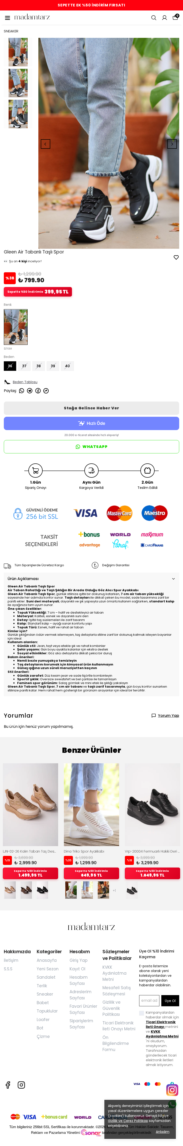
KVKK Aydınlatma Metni (114, 973)
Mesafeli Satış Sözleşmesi (116, 991)
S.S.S (8, 969)
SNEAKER (11, 31)
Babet (43, 1003)
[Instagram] (21, 1085)
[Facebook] (8, 1085)
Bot (40, 1028)
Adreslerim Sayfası (81, 995)
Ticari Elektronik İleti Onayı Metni (118, 1026)
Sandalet (46, 977)
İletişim (11, 960)
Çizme (43, 1036)
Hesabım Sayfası (79, 980)
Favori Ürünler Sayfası (83, 1009)
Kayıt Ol (77, 969)
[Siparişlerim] (165, 18)
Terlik (42, 986)
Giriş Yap (78, 960)
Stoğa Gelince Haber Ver (91, 408)
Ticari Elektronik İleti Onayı (161, 1024)
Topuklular (47, 1011)
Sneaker (45, 994)
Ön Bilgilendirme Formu (115, 1043)
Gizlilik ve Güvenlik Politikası (111, 1008)
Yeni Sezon (48, 969)
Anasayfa (47, 960)
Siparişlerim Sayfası (81, 1024)
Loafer (43, 1019)
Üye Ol (170, 1000)
